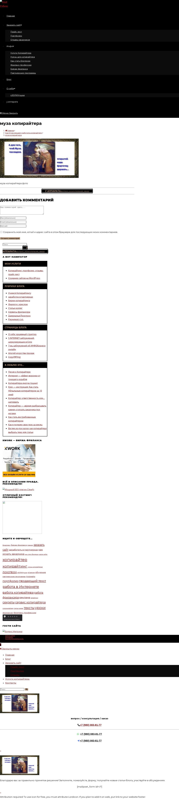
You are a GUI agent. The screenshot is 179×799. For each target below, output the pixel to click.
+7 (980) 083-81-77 (91, 725)
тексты (29, 608)
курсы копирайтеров (35, 567)
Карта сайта (10, 636)
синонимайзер (8, 608)
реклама (24, 597)
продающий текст (32, 581)
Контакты (9, 637)
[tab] (25, 263)
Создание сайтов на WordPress (24, 278)
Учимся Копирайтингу (19, 293)
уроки (40, 608)
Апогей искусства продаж (21, 353)
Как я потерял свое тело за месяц (25, 424)
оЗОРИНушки (22, 572)
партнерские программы (14, 576)
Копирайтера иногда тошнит (23, 383)
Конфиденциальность (14, 639)
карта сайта (43, 554)
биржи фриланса (19, 545)
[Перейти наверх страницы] (0, 644)
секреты (9, 602)
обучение (40, 572)
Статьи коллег (15, 308)
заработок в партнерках (20, 296)
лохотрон (10, 572)
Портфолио (17, 671)
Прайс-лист (17, 667)
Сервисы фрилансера (19, 311)
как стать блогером (32, 554)
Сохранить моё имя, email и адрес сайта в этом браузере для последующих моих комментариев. (60, 232)
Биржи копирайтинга (19, 300)
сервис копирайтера (30, 602)
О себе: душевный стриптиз (22, 334)
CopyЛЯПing (14, 357)
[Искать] (26, 689)
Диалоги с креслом (18, 304)
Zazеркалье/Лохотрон (19, 315)
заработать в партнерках (23, 549)
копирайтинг (15, 566)
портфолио (10, 580)
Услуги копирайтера (17, 679)
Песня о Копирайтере (19, 371)
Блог (8, 659)
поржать (30, 576)
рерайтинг (34, 598)
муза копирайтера (13, 135)
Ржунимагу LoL (15, 319)
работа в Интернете (21, 586)
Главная (9, 655)
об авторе (31, 572)
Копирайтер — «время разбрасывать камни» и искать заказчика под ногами (27, 409)
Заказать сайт (13, 663)
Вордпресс (6, 545)
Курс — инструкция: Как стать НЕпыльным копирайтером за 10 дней (25, 390)
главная (30, 545)
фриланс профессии (24, 612)
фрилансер (8, 613)
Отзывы (15, 675)
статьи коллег (18, 608)
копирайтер (15, 559)
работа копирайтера (18, 592)
